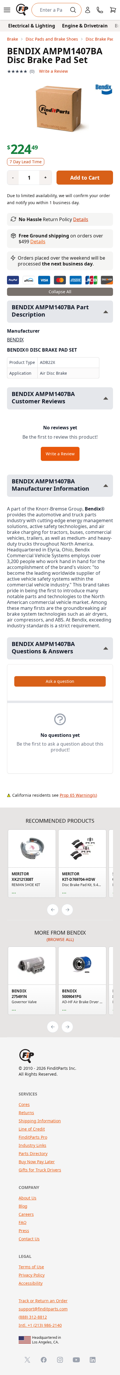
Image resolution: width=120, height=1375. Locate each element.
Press (24, 1230)
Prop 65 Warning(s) (78, 795)
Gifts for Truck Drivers (40, 1170)
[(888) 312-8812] (100, 10)
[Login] (88, 10)
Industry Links (32, 1145)
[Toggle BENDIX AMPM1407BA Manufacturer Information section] (105, 485)
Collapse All (60, 291)
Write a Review (53, 71)
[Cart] (113, 10)
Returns (26, 1112)
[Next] (67, 910)
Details (80, 219)
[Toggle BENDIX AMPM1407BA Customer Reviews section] (105, 398)
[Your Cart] (113, 10)
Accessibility (31, 1283)
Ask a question (60, 681)
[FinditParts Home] (22, 10)
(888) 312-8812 (33, 1317)
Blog (23, 1206)
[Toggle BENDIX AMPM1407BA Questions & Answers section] (105, 648)
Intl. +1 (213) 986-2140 (40, 1325)
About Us (27, 1198)
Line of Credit (32, 1129)
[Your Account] (88, 10)
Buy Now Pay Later (37, 1161)
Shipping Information (40, 1121)
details (37, 241)
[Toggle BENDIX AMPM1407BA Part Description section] (105, 311)
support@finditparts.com (43, 1309)
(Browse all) (60, 939)
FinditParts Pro (33, 1137)
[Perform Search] (73, 9)
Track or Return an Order (43, 1300)
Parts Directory (33, 1153)
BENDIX (15, 339)
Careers (26, 1214)
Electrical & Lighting (31, 25)
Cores (24, 1104)
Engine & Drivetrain (85, 25)
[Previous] (53, 910)
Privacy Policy (32, 1275)
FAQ (23, 1222)
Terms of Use (31, 1267)
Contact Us (29, 1239)
